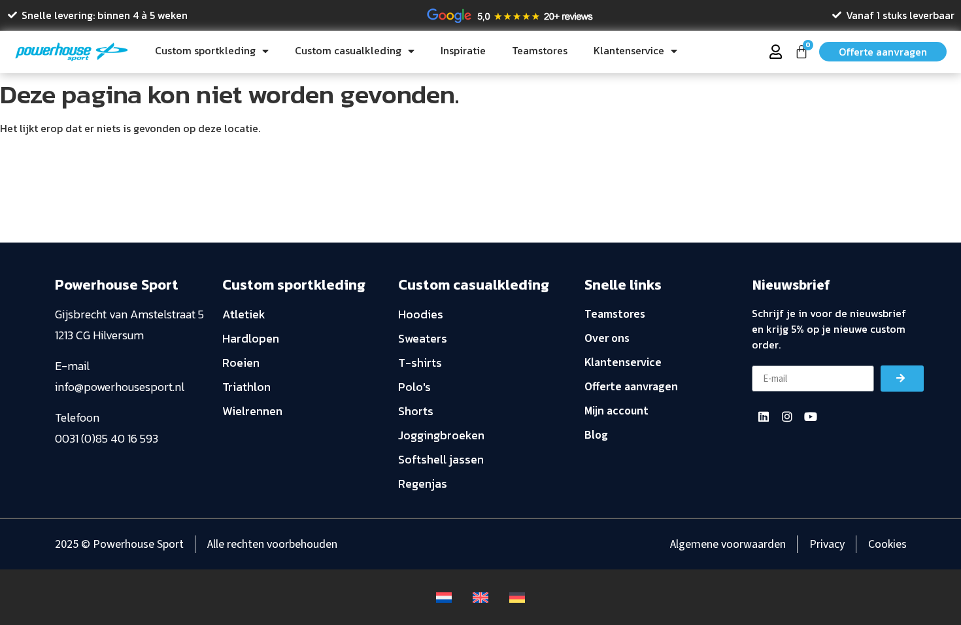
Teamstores (539, 50)
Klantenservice (629, 50)
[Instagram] (787, 416)
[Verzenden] (902, 378)
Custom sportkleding (205, 50)
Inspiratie (463, 50)
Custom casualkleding (348, 50)
